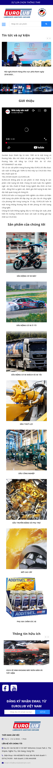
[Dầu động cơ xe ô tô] (26, 302)
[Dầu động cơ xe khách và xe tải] (26, 351)
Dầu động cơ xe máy (26, 276)
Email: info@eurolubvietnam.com (17, 763)
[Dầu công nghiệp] (26, 450)
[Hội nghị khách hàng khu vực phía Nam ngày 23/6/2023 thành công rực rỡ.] (26, 54)
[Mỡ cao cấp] (26, 548)
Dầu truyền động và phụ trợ (26, 523)
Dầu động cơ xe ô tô (26, 325)
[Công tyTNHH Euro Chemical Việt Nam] (17, 13)
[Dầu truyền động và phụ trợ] (26, 499)
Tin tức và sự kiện (16, 35)
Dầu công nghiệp (26, 473)
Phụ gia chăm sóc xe (26, 621)
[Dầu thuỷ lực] (26, 400)
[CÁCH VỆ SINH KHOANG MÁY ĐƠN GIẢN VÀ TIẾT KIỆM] (26, 652)
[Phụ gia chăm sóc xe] (26, 598)
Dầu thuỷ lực (26, 424)
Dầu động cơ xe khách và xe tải (26, 375)
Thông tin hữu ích (26, 634)
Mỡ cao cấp (26, 572)
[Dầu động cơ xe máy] (26, 252)
